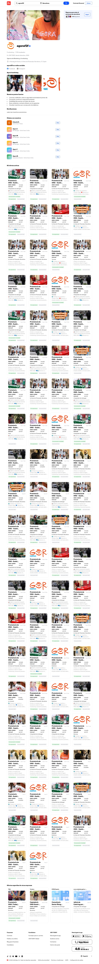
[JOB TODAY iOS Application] (76, 936)
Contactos (53, 941)
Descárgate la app (55, 935)
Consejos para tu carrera (35, 935)
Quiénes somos (54, 938)
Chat (58, 122)
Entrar (89, 3)
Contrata (9, 935)
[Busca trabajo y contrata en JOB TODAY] (9, 3)
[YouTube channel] (16, 956)
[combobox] (28, 3)
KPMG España (55, 889)
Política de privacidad (43, 960)
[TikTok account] (7, 956)
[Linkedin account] (22, 956)
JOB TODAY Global (33, 938)
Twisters (32, 889)
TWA (9, 889)
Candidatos (10, 945)
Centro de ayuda (55, 945)
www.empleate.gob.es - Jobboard (80, 890)
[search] (66, 3)
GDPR (66, 960)
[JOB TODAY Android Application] (87, 936)
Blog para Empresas (12, 941)
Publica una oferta (12, 938)
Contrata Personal (78, 3)
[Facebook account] (13, 956)
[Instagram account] (10, 956)
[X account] (19, 956)
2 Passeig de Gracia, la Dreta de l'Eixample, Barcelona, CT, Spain (27, 61)
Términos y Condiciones (57, 960)
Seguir (87, 14)
